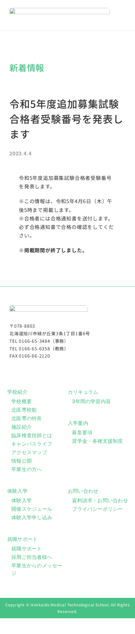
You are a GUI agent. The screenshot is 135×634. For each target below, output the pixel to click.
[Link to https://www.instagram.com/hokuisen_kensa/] (65, 368)
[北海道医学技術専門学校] (59, 10)
